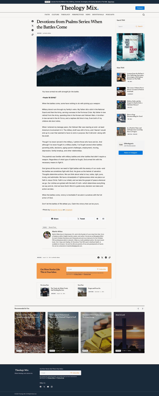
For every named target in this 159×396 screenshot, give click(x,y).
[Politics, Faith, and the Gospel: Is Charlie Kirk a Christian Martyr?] (121, 104)
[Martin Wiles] (47, 235)
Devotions (91, 291)
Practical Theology (132, 134)
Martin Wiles (57, 231)
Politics (130, 107)
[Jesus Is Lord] (129, 332)
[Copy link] (32, 34)
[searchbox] (126, 26)
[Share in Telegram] (32, 30)
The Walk (47, 1)
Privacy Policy (78, 274)
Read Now (111, 2)
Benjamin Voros (56, 210)
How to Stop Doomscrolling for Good (134, 115)
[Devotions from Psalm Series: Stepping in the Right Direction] (30, 332)
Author (45, 227)
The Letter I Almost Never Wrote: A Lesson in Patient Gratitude (135, 89)
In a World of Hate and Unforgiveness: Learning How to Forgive (135, 129)
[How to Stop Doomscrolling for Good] (121, 118)
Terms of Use (87, 274)
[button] (143, 14)
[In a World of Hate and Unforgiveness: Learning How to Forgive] (121, 131)
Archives (39, 33)
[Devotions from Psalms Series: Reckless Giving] (96, 332)
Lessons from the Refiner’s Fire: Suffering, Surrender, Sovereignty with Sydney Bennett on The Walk (79, 2)
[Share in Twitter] (32, 26)
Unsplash (68, 210)
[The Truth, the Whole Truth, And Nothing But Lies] (55, 290)
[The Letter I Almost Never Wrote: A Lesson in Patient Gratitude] (121, 91)
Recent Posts (52, 227)
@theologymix (128, 143)
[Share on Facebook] (32, 21)
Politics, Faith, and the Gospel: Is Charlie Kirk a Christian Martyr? (134, 103)
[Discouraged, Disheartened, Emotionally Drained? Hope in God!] (63, 332)
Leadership (130, 94)
